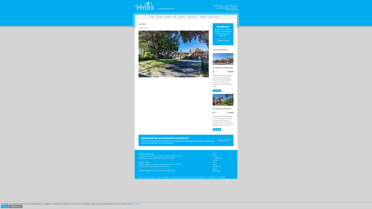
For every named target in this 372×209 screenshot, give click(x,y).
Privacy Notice (214, 17)
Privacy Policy (136, 204)
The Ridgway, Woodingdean (223, 68)
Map (175, 17)
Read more (217, 90)
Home (152, 17)
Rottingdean (218, 158)
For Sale (159, 17)
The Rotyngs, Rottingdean (222, 108)
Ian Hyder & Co (192, 17)
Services (203, 17)
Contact (182, 17)
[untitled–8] (174, 77)
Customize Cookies (15, 206)
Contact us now (223, 40)
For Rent (168, 17)
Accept (4, 206)
